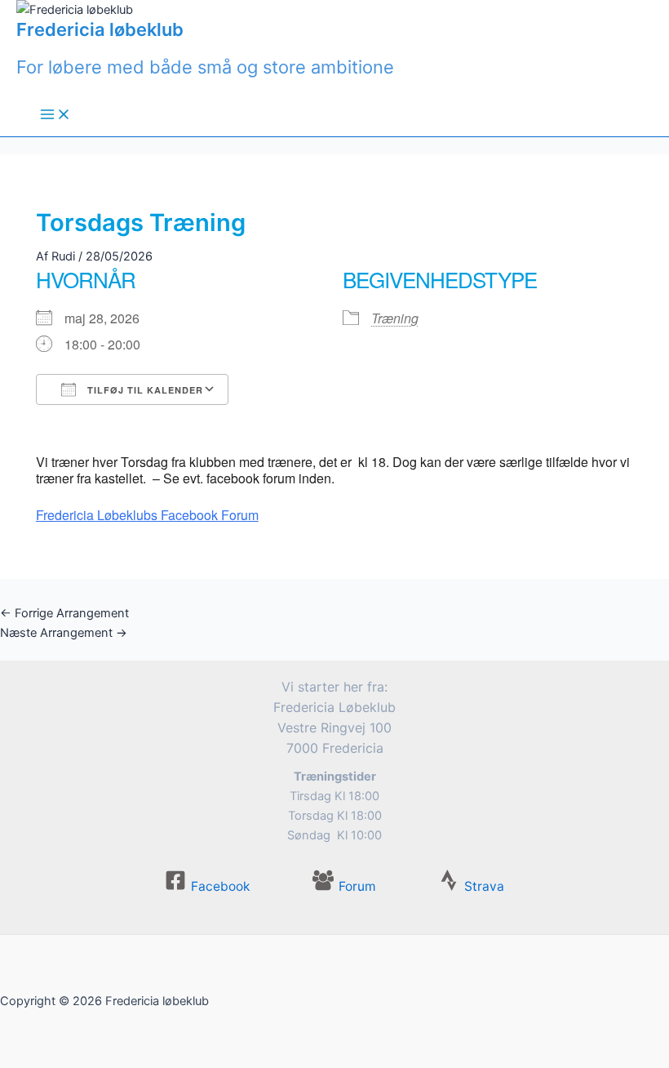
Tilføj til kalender (143, 390)
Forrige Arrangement (64, 613)
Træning (395, 318)
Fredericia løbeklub (100, 29)
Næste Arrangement (63, 632)
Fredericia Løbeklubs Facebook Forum (147, 514)
